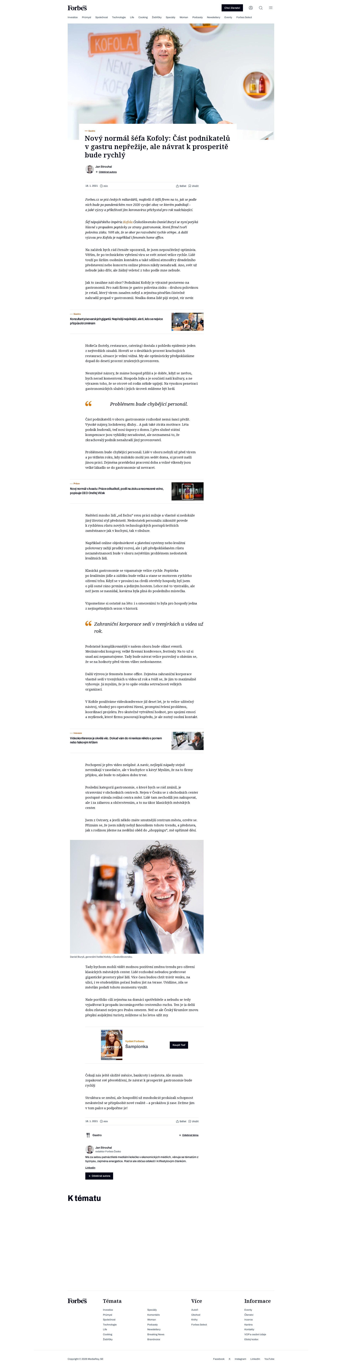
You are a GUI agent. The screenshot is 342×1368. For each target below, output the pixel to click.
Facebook (218, 1359)
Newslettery (213, 17)
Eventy (228, 17)
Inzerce (248, 1319)
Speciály (170, 17)
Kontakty (249, 1329)
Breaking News (155, 1334)
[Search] (260, 7)
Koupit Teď (179, 1045)
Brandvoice (153, 1339)
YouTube (269, 1359)
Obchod (195, 1315)
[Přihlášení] (250, 7)
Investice (73, 17)
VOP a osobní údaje (255, 1334)
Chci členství (232, 8)
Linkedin (90, 1167)
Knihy (194, 1319)
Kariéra (248, 1324)
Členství (248, 1315)
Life (132, 17)
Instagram (240, 1359)
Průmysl (86, 17)
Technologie (119, 17)
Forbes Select (244, 17)
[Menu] (270, 7)
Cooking (143, 17)
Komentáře (153, 1315)
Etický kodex (251, 1339)
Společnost (101, 17)
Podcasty (197, 17)
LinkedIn (255, 1359)
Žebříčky (157, 17)
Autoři (194, 1310)
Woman (184, 17)
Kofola (128, 222)
